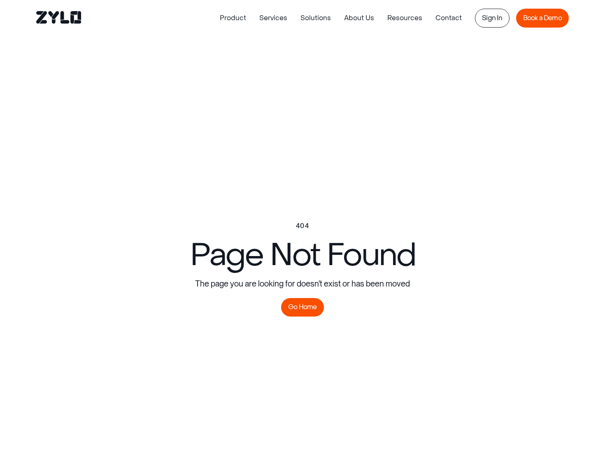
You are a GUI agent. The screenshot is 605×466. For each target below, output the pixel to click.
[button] (233, 18)
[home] (59, 18)
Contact (448, 18)
